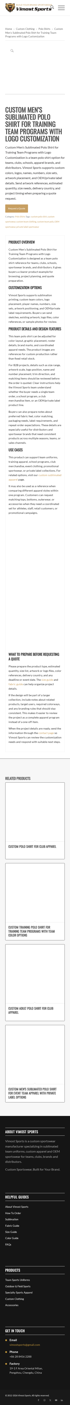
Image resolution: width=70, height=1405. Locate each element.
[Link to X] (50, 1400)
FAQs (8, 1244)
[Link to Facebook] (38, 1400)
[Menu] (59, 7)
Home (8, 28)
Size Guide (11, 1231)
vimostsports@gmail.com (25, 1344)
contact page (46, 733)
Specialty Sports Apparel (18, 1292)
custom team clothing (26, 221)
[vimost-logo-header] (29, 7)
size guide (47, 679)
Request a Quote (16, 208)
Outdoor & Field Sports (18, 1286)
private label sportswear (27, 227)
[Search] (50, 7)
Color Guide (11, 1238)
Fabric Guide (12, 1225)
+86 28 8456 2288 (21, 1356)
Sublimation (11, 1219)
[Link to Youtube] (56, 1400)
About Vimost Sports (16, 1206)
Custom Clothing (25, 28)
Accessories (11, 1305)
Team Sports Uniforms (17, 1279)
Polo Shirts (44, 28)
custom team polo (45, 221)
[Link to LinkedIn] (62, 1400)
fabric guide (16, 684)
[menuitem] (50, 7)
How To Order (13, 1213)
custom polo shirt (39, 216)
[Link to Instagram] (44, 1400)
